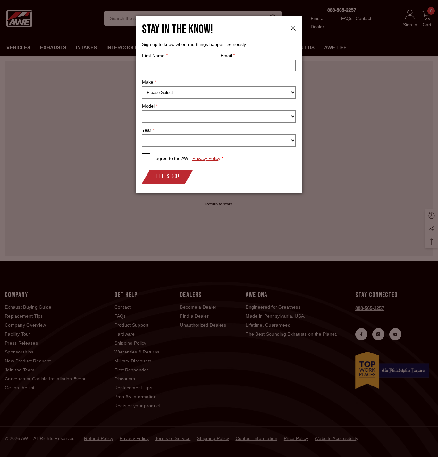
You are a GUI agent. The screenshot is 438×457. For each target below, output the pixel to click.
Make (149, 82)
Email (228, 55)
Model (149, 106)
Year (148, 130)
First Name (154, 55)
